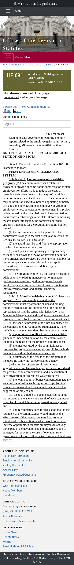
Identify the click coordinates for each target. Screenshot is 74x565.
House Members (13, 490)
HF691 (49, 64)
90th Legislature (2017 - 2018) (27, 64)
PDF (8, 111)
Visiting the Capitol (14, 465)
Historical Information (16, 455)
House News (10, 532)
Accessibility (10, 469)
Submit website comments (19, 521)
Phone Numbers (12, 516)
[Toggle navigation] (8, 11)
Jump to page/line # (15, 116)
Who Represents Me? (15, 485)
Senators (8, 495)
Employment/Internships (18, 460)
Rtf (18, 111)
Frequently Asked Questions (19, 474)
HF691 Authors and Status (34, 106)
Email (28, 510)
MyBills (7, 541)
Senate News (11, 537)
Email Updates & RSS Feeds (19, 546)
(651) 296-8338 (12, 510)
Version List (10, 106)
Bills (5, 64)
